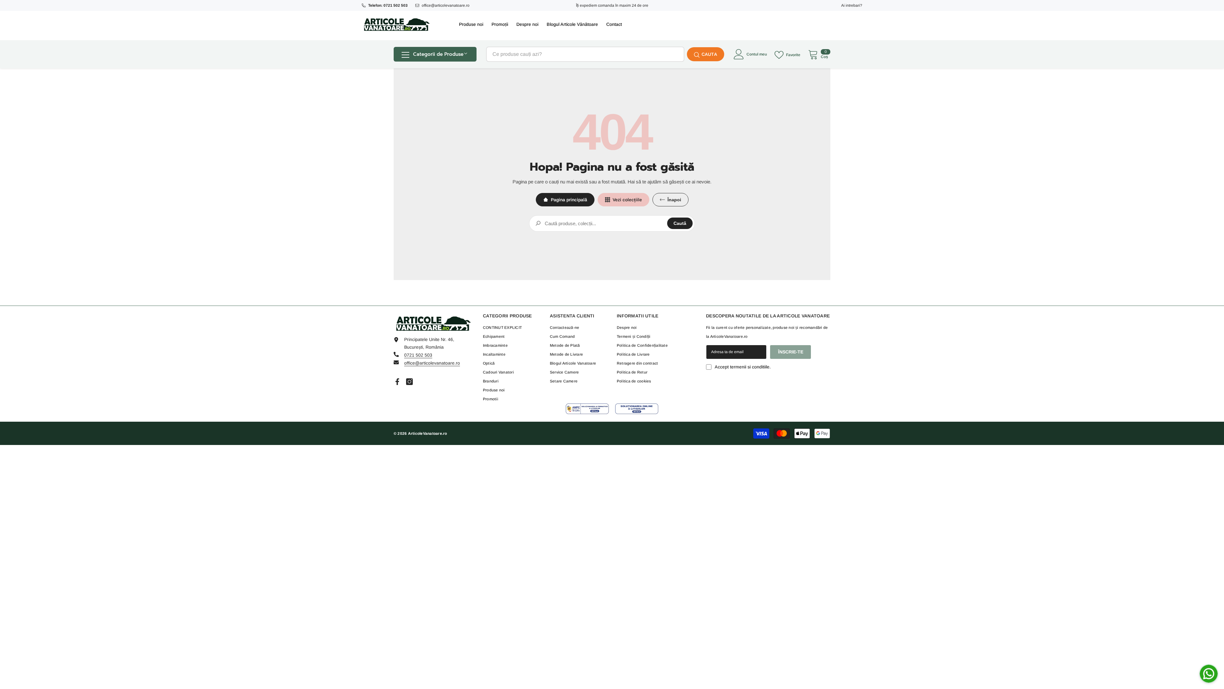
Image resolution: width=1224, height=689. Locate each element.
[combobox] (585, 54)
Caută (680, 223)
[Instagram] (409, 381)
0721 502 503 (418, 355)
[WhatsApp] (1209, 674)
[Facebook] (397, 381)
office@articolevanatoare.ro (446, 5)
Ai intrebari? (851, 5)
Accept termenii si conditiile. (743, 366)
